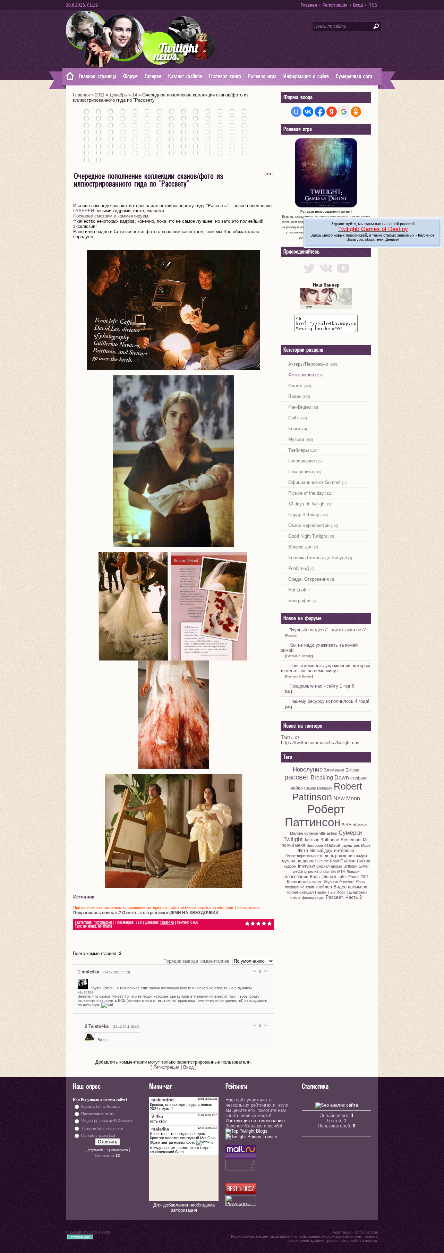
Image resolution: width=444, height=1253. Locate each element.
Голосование (301, 460)
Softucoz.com (366, 1232)
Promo (353, 877)
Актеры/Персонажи (308, 364)
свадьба (332, 845)
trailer (342, 877)
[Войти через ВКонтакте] (308, 111)
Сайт (293, 417)
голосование (295, 876)
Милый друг (321, 850)
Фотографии (103, 922)
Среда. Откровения (308, 579)
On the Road (328, 861)
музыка (288, 861)
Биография (299, 600)
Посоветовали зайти (97, 1114)
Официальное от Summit (314, 482)
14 (134, 94)
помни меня (293, 845)
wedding (300, 871)
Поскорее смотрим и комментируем (110, 216)
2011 (99, 94)
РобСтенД (298, 568)
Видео (294, 396)
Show (360, 882)
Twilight (292, 839)
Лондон (353, 871)
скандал (306, 892)
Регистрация (335, 5)
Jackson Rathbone (321, 839)
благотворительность (304, 856)
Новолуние (308, 769)
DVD (361, 861)
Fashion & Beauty (299, 656)
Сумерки (350, 832)
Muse (365, 845)
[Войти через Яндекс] (331, 111)
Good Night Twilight (307, 536)
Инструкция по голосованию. (255, 1120)
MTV (341, 871)
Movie (362, 825)
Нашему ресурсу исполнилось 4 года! (329, 701)
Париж (320, 892)
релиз (313, 871)
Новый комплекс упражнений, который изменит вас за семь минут (325, 668)
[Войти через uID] (296, 111)
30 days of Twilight (307, 503)
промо (336, 866)
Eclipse (352, 770)
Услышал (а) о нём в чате (102, 1128)
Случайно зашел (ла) (98, 1135)
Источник (83, 897)
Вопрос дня (300, 546)
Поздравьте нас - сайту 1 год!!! (322, 686)
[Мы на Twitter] (309, 274)
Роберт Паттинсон (315, 816)
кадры (361, 856)
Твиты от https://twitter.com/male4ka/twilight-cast (321, 740)
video (317, 881)
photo (324, 871)
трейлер (323, 887)
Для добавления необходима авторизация (184, 1207)
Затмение (334, 770)
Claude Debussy (318, 788)
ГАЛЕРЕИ (83, 210)
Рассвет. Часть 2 (344, 897)
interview (306, 866)
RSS (372, 5)
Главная (309, 5)
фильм (308, 897)
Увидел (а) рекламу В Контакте (107, 1121)
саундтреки (357, 892)
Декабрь (118, 94)
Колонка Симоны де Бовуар (317, 557)
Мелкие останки (304, 833)
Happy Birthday (303, 514)
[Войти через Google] (343, 111)
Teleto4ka (167, 922)
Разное (291, 635)
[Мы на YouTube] (343, 274)
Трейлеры (298, 450)
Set (333, 871)
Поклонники (300, 471)
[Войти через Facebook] (320, 111)
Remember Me (355, 839)
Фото (303, 850)
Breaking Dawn (330, 778)
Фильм (295, 385)
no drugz (89, 926)
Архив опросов (117, 1150)
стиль (295, 897)
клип (310, 887)
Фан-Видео (299, 407)
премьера (357, 887)
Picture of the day (306, 493)
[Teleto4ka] (91, 1040)
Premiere (347, 882)
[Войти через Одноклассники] (356, 111)
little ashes (328, 833)
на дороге (306, 861)
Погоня (291, 892)
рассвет (296, 777)
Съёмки (348, 861)
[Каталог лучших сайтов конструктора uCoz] (240, 1192)
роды (319, 897)
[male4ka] (84, 988)
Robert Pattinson (327, 791)
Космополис (299, 881)
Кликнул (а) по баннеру (101, 1106)
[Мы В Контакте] (326, 274)
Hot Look (297, 590)
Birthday (350, 866)
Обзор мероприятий (309, 525)
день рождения (340, 855)
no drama (105, 926)
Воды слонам (323, 876)
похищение (295, 887)
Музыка (296, 439)
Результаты (95, 1150)
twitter (364, 866)
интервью (344, 850)
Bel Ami (349, 824)
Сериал (323, 866)
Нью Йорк (336, 892)
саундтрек (351, 845)
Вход (358, 5)
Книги (294, 428)
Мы (288, 691)
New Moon (346, 798)
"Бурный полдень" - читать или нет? (327, 629)
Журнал (331, 882)
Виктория (315, 845)
